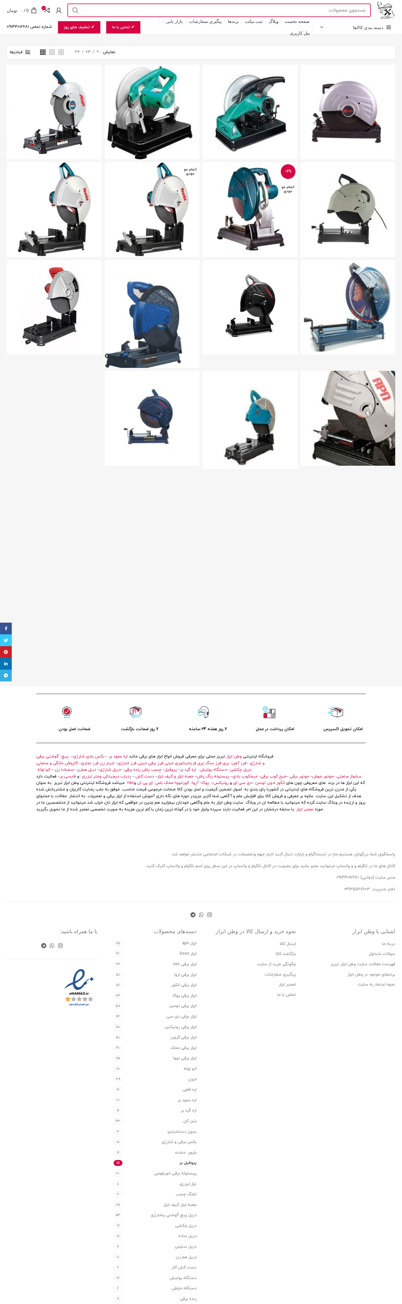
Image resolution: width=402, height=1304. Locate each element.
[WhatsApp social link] (201, 914)
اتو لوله (43, 769)
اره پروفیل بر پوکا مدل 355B (250, 194)
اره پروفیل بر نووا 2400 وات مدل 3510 (152, 301)
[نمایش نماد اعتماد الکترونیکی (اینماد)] (79, 988)
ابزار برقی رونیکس (181, 1027)
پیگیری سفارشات (280, 974)
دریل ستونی (186, 1246)
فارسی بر (68, 776)
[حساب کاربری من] (58, 10)
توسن (260, 783)
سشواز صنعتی (349, 776)
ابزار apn (189, 943)
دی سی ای (242, 783)
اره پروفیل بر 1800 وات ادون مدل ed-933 (347, 99)
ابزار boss (188, 953)
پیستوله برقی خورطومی (175, 1173)
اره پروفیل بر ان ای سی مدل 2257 (347, 197)
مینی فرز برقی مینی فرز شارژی (146, 763)
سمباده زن (64, 769)
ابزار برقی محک (183, 1048)
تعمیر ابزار (305, 809)
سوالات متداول (382, 954)
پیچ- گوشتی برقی (52, 756)
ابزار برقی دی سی (181, 1016)
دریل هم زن (186, 1257)
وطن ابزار (234, 756)
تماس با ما (286, 995)
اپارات (299, 854)
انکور (280, 783)
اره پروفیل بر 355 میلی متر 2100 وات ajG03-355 (250, 99)
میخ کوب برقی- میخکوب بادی (259, 776)
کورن (185, 783)
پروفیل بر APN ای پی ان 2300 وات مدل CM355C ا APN (348, 405)
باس (159, 783)
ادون (271, 783)
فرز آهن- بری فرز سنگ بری (221, 763)
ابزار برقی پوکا (185, 995)
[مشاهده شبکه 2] (61, 52)
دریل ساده (187, 1236)
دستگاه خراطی (184, 1288)
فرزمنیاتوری (185, 763)
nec (130, 783)
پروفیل (171, 769)
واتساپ (173, 866)
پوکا (205, 783)
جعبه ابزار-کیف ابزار (180, 1205)
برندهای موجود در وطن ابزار (371, 974)
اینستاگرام (318, 854)
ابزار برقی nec (185, 964)
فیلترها (16, 52)
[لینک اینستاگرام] (209, 914)
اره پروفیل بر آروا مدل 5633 (54, 99)
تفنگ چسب (186, 1194)
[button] (54, 224)
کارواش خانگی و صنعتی (57, 763)
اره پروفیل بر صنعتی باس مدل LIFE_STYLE (347, 294)
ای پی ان (145, 783)
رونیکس (221, 783)
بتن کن (190, 1121)
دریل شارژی (110, 769)
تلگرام (189, 866)
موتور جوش (322, 776)
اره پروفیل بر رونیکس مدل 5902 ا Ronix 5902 (54, 194)
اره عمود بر (118, 756)
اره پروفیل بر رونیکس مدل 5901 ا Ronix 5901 (152, 194)
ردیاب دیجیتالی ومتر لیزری (106, 776)
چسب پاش (151, 769)
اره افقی (189, 1089)
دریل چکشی (240, 769)
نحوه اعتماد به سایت (376, 984)
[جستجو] (75, 10)
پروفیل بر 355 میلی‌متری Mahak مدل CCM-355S (54, 294)
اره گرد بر (188, 769)
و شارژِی (257, 763)
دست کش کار (184, 1267)
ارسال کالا (288, 944)
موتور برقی (299, 776)
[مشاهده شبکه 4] (43, 52)
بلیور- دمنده (186, 1152)
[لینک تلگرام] (193, 914)
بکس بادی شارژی (88, 756)
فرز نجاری (90, 763)
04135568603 (357, 889)
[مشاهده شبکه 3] (52, 52)
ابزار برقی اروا (185, 975)
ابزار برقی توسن (183, 1006)
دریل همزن (86, 769)
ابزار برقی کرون (184, 1037)
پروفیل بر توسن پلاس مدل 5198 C (152, 405)
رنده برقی (132, 769)
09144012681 (347, 877)
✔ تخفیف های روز (79, 27)
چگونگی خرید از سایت (276, 964)
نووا (178, 783)
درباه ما (388, 944)
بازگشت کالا (285, 954)
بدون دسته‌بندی (182, 1131)
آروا (195, 783)
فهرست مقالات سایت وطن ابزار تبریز (363, 964)
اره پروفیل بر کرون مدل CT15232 (250, 295)
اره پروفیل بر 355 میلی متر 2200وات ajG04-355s (152, 99)
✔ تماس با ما (123, 27)
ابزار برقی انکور (184, 985)
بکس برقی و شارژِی (179, 1142)
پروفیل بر (188, 1163)
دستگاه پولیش (213, 769)
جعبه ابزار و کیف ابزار (175, 776)
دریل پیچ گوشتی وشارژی (174, 1215)
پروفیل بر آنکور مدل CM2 (250, 407)
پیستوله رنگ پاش (213, 776)
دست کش (144, 776)
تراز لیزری (188, 1184)
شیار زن (107, 763)
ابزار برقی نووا (185, 1058)
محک (168, 783)
